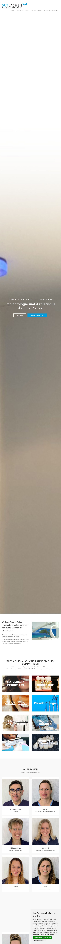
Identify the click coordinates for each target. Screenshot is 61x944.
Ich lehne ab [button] (47, 937)
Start (12, 10)
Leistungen (20, 10)
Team (27, 10)
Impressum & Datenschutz (51, 10)
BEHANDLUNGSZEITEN (37, 315)
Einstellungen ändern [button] (39, 940)
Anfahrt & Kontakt (36, 10)
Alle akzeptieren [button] (38, 937)
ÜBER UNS (20, 315)
